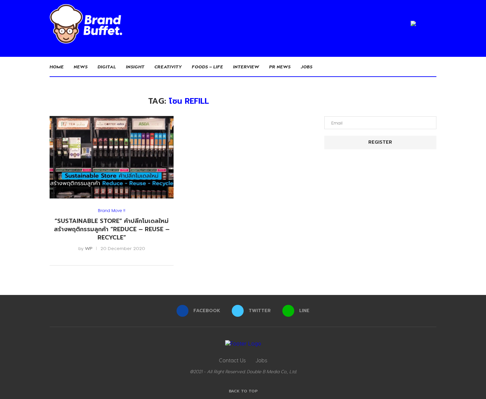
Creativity (168, 66)
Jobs (306, 66)
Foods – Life (207, 66)
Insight (135, 66)
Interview (246, 66)
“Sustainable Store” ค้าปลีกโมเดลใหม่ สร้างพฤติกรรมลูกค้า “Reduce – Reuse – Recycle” (112, 229)
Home (57, 66)
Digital (107, 66)
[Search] (433, 66)
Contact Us (232, 360)
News (81, 66)
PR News (280, 66)
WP (89, 248)
